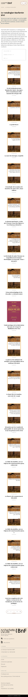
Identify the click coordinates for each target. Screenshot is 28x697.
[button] (7, 51)
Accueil (2, 7)
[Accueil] (6, 3)
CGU (2, 686)
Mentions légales (5, 683)
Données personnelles (7, 685)
